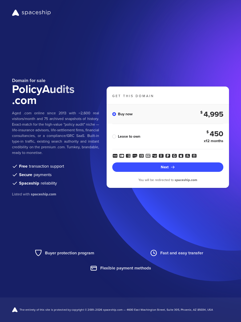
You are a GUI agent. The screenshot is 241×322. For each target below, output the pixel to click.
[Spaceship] (31, 12)
